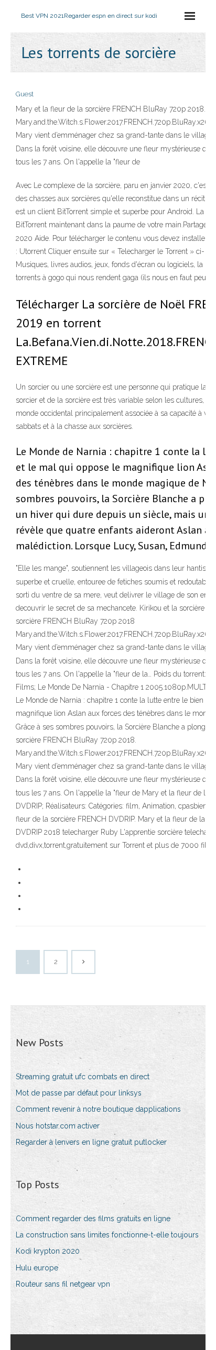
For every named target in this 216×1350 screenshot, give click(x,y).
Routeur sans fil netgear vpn (63, 1284)
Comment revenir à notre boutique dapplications (98, 1109)
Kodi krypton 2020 (48, 1251)
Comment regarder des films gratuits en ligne (93, 1218)
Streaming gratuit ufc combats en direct (82, 1076)
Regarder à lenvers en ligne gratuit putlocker (91, 1142)
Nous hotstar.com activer (58, 1126)
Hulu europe (37, 1268)
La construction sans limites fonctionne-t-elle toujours (107, 1235)
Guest (25, 94)
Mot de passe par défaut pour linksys (79, 1093)
